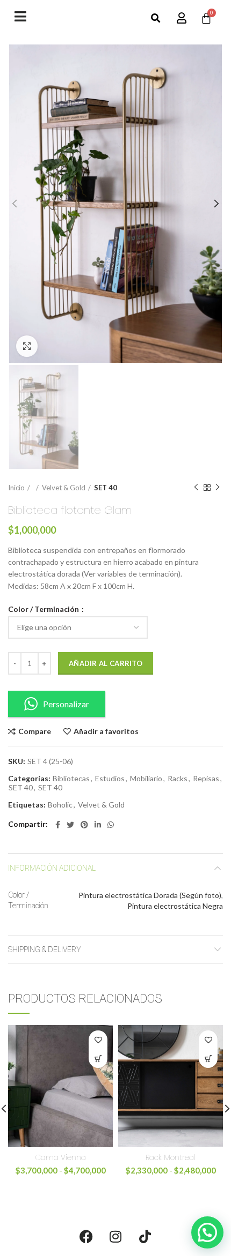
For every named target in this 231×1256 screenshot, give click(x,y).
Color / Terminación (44, 609)
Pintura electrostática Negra (175, 905)
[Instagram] (115, 1236)
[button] (155, 18)
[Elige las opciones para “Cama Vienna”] (98, 1058)
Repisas (206, 778)
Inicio (16, 487)
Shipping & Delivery (44, 949)
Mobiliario (146, 778)
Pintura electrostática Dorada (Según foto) (149, 895)
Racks (177, 778)
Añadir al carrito (105, 663)
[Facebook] (86, 1236)
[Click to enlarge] (27, 346)
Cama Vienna (60, 1157)
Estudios (110, 778)
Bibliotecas (71, 778)
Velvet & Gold (63, 487)
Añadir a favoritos (106, 731)
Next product (217, 487)
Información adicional (52, 868)
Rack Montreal (171, 1157)
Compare (34, 731)
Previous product (196, 487)
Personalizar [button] (66, 704)
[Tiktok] (145, 1236)
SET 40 (105, 487)
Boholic (60, 805)
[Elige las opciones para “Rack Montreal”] (208, 1058)
